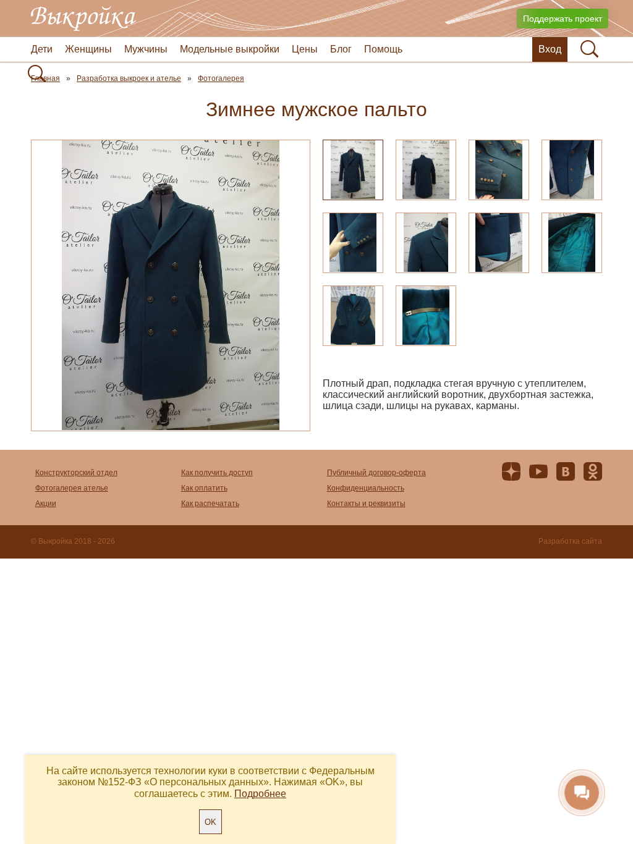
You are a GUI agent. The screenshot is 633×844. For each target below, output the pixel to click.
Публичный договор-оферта (376, 472)
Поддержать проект (562, 18)
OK (210, 822)
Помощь (383, 49)
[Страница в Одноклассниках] (593, 474)
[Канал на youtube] (538, 474)
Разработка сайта (570, 542)
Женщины (88, 49)
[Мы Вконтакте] (565, 474)
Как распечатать (210, 503)
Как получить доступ (217, 472)
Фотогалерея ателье (71, 488)
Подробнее (260, 793)
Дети (42, 49)
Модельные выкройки (229, 49)
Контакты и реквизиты (366, 503)
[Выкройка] (83, 18)
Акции (45, 503)
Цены (305, 49)
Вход (549, 49)
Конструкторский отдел (76, 472)
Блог (341, 49)
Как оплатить (204, 488)
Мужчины (146, 49)
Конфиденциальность (365, 488)
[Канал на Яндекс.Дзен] (511, 474)
